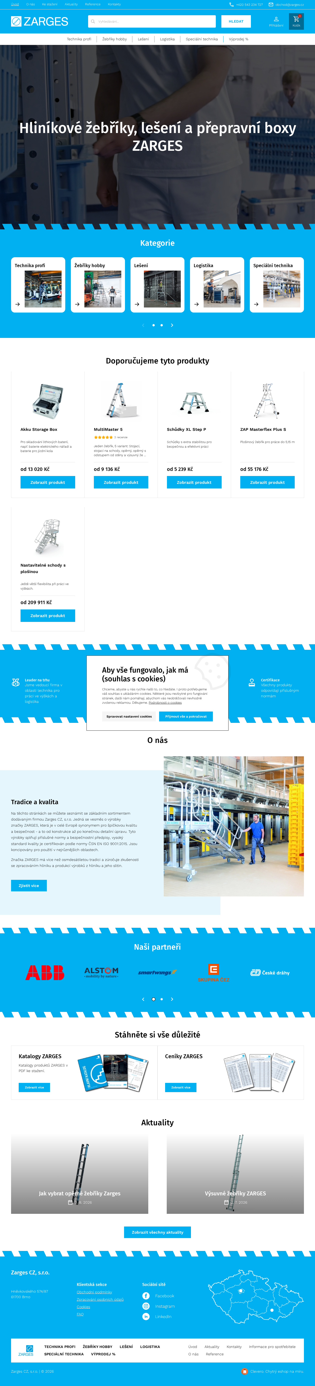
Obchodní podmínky (94, 1292)
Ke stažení (49, 4)
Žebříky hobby (114, 39)
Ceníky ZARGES (183, 1056)
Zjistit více (29, 886)
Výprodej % (238, 39)
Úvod (15, 4)
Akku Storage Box (39, 429)
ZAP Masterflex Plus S (263, 429)
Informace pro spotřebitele (272, 1347)
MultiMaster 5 (108, 429)
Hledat (236, 21)
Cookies (83, 1307)
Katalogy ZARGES (40, 1056)
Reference (93, 4)
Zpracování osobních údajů (100, 1299)
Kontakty (114, 4)
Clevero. (257, 1371)
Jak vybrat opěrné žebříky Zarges (79, 1193)
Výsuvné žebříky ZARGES (235, 1193)
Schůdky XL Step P (186, 429)
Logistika (167, 39)
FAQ (80, 1314)
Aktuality (71, 4)
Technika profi (79, 39)
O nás (30, 4)
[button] (143, 325)
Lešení (143, 39)
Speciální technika (202, 39)
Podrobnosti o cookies (165, 702)
